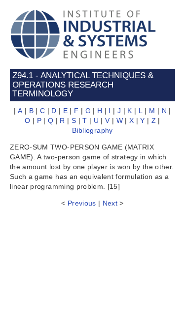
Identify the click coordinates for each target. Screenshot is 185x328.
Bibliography (92, 130)
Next (110, 203)
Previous (82, 203)
